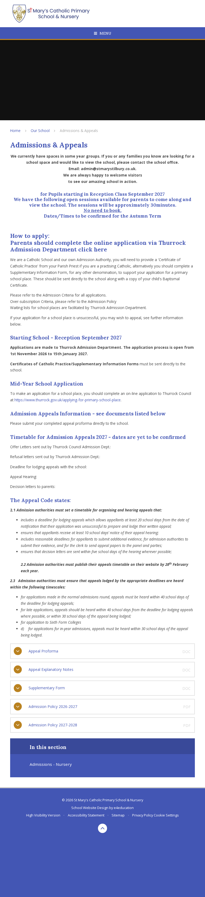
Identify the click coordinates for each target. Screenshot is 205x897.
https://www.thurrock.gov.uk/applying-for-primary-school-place (67, 399)
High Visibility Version (43, 815)
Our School (40, 130)
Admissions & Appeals (79, 130)
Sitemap (118, 815)
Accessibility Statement (86, 815)
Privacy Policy (142, 815)
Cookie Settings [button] (166, 815)
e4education (124, 807)
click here (92, 249)
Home (15, 130)
